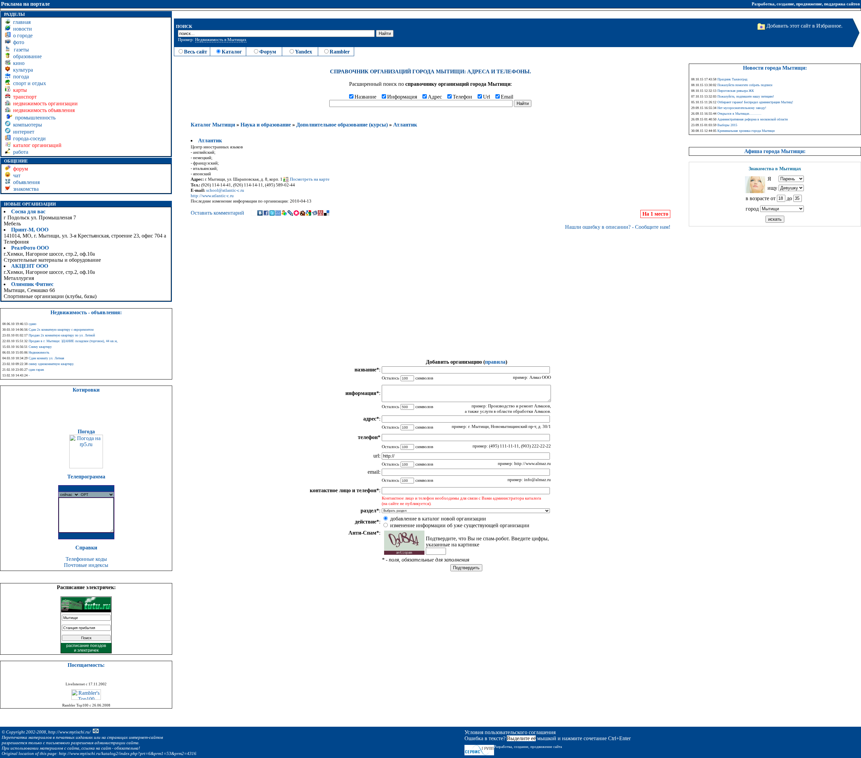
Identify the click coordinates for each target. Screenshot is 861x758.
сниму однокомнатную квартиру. (51, 364)
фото (17, 42)
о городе (21, 35)
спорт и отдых (28, 83)
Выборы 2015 (727, 125)
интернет (22, 132)
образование (26, 56)
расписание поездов (86, 645)
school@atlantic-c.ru (225, 190)
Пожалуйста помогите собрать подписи (744, 85)
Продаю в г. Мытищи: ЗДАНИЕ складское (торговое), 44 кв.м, (73, 341)
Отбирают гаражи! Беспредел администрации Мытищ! (755, 102)
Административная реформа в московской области (752, 119)
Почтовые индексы (86, 565)
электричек (88, 650)
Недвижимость (39, 352)
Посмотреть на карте (309, 179)
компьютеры (26, 125)
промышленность (33, 117)
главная (20, 22)
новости (21, 29)
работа (19, 152)
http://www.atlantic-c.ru (212, 195)
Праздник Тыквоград (732, 79)
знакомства (24, 189)
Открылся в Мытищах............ (739, 113)
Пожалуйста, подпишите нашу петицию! (745, 96)
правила (495, 362)
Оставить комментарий (217, 213)
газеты (20, 49)
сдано (32, 324)
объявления (25, 182)
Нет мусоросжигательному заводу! (741, 108)
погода (19, 76)
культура (21, 70)
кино (17, 63)
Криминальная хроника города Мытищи (746, 131)
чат (15, 175)
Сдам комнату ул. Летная (46, 358)
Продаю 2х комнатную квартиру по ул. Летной (62, 335)
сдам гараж (36, 369)
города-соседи (28, 138)
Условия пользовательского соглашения (510, 732)
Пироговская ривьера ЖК (735, 91)
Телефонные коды (86, 559)
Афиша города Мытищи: (775, 151)
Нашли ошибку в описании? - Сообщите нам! (617, 227)
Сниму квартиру (40, 347)
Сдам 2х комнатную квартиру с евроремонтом (61, 329)
